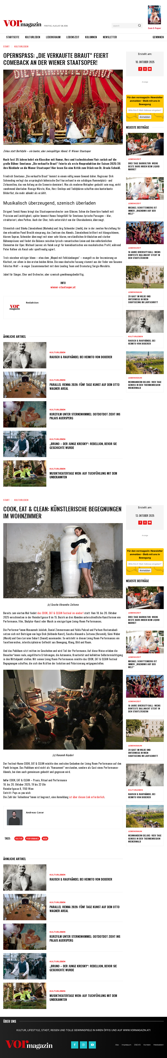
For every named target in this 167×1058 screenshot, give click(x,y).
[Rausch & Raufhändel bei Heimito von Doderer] (24, 355)
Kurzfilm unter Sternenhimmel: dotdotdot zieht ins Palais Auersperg (85, 416)
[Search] (139, 25)
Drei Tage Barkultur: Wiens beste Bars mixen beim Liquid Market (143, 166)
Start (6, 46)
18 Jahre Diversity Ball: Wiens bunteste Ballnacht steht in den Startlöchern (144, 255)
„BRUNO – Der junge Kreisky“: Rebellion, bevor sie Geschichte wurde (83, 446)
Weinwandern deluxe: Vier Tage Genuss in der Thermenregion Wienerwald (144, 384)
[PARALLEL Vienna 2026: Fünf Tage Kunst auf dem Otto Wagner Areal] (24, 385)
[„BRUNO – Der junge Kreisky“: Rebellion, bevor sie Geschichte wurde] (24, 444)
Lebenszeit (134, 159)
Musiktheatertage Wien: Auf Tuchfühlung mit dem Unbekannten (83, 475)
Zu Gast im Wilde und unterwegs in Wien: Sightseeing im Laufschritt (143, 299)
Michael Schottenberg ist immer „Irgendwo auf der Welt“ (142, 210)
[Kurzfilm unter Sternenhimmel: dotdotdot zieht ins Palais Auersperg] (24, 414)
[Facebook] (140, 69)
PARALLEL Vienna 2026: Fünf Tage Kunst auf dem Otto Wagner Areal (85, 386)
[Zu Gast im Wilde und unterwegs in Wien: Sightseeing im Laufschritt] (145, 277)
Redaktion (32, 302)
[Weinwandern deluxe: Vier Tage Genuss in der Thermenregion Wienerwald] (145, 362)
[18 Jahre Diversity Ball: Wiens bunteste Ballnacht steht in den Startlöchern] (145, 232)
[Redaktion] (15, 307)
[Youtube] (150, 69)
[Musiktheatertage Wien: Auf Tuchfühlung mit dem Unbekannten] (24, 473)
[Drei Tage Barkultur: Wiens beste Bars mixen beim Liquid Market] (145, 144)
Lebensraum (135, 292)
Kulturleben (21, 46)
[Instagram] (145, 69)
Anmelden (145, 117)
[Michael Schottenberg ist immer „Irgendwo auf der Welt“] (145, 188)
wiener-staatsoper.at (63, 287)
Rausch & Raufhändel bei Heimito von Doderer (81, 357)
